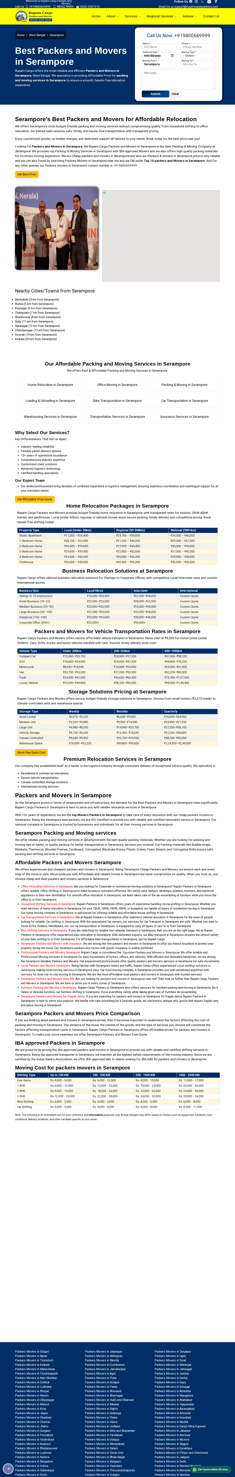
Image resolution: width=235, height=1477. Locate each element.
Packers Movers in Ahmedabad (175, 1470)
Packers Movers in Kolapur (102, 1382)
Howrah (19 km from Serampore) (36, 334)
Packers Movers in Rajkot (101, 1408)
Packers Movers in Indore (31, 1466)
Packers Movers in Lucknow (33, 1452)
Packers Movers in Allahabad (173, 1400)
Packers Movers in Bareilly (102, 1360)
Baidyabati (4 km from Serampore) (37, 299)
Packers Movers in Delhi (170, 1461)
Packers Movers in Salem (101, 1448)
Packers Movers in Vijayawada (174, 1404)
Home (96, 16)
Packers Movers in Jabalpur (173, 1430)
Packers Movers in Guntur (171, 1378)
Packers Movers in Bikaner (102, 1404)
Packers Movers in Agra (100, 1373)
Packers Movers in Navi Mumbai (36, 1378)
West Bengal (37, 35)
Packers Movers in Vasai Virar (104, 1452)
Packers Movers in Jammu (172, 1373)
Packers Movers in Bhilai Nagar (105, 1457)
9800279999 (64, 6)
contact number (98, 165)
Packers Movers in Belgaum (103, 1461)
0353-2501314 (89, 6)
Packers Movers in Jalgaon (172, 1457)
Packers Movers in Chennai (32, 1422)
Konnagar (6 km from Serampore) (36, 308)
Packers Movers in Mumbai (172, 1474)
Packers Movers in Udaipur (102, 1439)
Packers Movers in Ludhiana (33, 1386)
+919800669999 (39, 6)
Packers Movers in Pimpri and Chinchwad (181, 1452)
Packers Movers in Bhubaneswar (36, 1448)
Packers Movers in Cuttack (32, 1382)
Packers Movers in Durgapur (173, 1351)
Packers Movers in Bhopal (32, 1391)
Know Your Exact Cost (31, 752)
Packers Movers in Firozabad (34, 1435)
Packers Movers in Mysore (172, 1439)
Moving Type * (189, 52)
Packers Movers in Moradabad (104, 1444)
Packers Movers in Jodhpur (102, 1426)
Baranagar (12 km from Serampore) (37, 326)
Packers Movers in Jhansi (31, 1426)
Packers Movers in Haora (101, 1422)
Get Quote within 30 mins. (213, 1469)
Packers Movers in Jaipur (31, 1413)
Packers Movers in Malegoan (103, 1356)
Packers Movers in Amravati (173, 1413)
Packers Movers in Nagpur (172, 1444)
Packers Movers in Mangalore (174, 1395)
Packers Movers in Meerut (32, 1404)
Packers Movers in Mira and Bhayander (110, 1430)
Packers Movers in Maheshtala (35, 1369)
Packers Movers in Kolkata (32, 1364)
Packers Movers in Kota (30, 1408)
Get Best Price (26, 174)
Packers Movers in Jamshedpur (105, 1369)
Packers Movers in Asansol (32, 1444)
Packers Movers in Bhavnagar (104, 1395)
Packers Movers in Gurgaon (32, 1430)
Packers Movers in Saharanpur (34, 1470)
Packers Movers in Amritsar (172, 1435)
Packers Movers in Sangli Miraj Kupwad (180, 1426)
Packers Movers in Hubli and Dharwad (109, 1400)
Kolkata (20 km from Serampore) (36, 339)
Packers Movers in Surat (170, 1360)
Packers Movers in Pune (100, 1378)
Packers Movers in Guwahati (173, 1417)
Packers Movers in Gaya (170, 1382)
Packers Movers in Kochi (31, 1474)
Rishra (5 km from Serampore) (34, 304)
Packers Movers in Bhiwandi (103, 1391)
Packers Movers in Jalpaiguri (103, 1351)
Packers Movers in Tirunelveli (34, 1360)
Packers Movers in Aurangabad (175, 1408)
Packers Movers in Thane (101, 1417)
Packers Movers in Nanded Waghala (178, 1466)
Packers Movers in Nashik (171, 1422)
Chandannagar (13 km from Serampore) (40, 330)
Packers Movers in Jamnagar (173, 1369)
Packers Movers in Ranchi (31, 1395)
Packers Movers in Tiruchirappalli (36, 1373)
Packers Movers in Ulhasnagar (34, 1400)
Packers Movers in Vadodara (103, 1466)
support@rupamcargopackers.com (195, 6)
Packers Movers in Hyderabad (34, 1439)
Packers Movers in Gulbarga (103, 1413)
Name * (146, 43)
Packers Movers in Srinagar (172, 1386)
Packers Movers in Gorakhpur (173, 1448)
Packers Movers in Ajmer (31, 1356)
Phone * (186, 43)
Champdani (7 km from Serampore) (37, 312)
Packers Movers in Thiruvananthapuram (110, 1470)
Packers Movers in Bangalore (34, 1461)
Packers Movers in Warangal (173, 1364)
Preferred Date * (151, 52)
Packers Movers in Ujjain (170, 1356)
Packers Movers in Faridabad (103, 1435)
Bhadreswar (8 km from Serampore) (38, 317)
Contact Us (211, 16)
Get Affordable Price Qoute (34, 499)
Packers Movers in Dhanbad (33, 1417)
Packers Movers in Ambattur (173, 1391)
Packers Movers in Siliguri (32, 1351)
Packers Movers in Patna (101, 1386)
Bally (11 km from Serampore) (34, 321)
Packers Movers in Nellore (32, 1457)
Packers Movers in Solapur (102, 1474)
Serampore (148, 146)
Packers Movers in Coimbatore (105, 1364)
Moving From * (150, 61)
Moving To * (188, 61)
